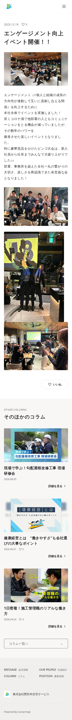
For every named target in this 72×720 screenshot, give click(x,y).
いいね (57, 384)
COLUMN (14, 676)
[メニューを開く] (64, 6)
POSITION (51, 676)
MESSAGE (16, 669)
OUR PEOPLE (53, 669)
